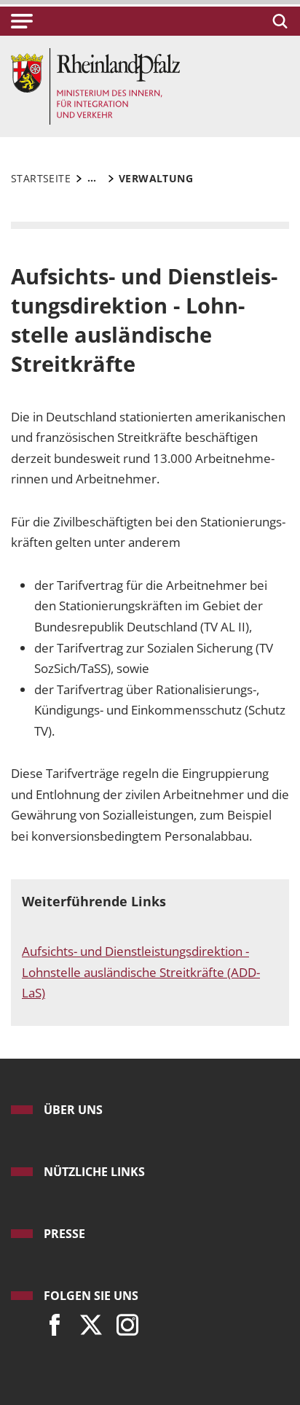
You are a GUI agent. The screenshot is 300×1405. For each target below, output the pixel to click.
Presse (64, 1233)
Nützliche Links (94, 1171)
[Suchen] (278, 21)
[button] (22, 21)
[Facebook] (51, 1321)
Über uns (73, 1109)
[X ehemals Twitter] (87, 1321)
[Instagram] (124, 1321)
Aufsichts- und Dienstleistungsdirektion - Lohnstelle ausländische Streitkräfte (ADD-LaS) (141, 972)
